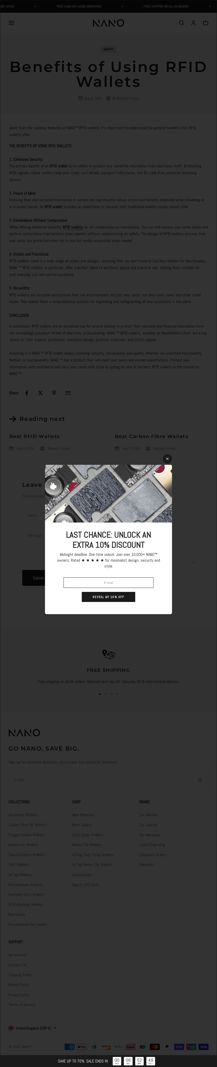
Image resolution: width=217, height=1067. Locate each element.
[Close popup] (167, 458)
